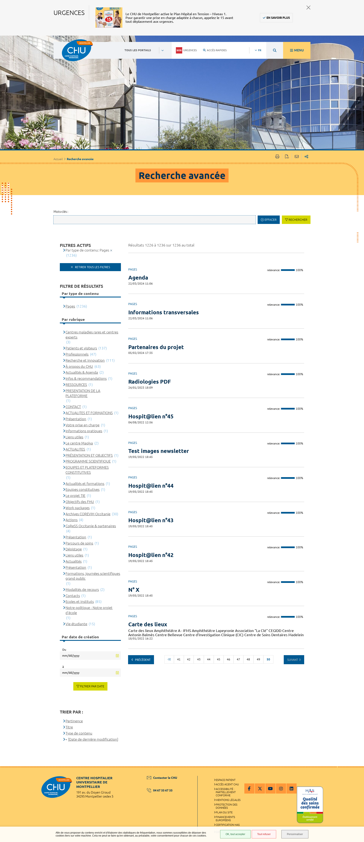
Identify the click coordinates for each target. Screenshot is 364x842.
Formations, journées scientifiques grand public (93, 576)
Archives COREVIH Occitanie (88, 514)
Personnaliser (295, 834)
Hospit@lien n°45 (151, 416)
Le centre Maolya (79, 443)
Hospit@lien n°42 (151, 555)
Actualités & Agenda (82, 372)
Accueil (58, 159)
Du (64, 649)
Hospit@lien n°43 (151, 520)
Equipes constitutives (82, 489)
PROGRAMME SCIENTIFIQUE (88, 461)
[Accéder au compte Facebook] (249, 788)
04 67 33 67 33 (163, 790)
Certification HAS (228, 824)
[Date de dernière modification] (93, 739)
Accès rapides (217, 50)
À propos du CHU (79, 366)
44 (208, 659)
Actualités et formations (85, 484)
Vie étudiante (76, 624)
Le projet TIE (75, 496)
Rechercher (298, 219)
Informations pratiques (84, 431)
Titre (69, 727)
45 (218, 659)
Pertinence (74, 721)
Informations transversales (163, 312)
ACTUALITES (75, 449)
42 (188, 659)
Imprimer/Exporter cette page (277, 157)
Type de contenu (79, 733)
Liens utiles (74, 437)
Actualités (74, 561)
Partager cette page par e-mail (296, 157)
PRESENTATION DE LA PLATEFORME (83, 393)
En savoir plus (278, 17)
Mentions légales (228, 799)
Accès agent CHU (227, 784)
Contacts (73, 596)
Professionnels (77, 354)
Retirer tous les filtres (92, 267)
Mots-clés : (61, 211)
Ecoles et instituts (80, 602)
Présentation (76, 419)
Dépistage (74, 549)
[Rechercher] (274, 50)
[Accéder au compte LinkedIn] (291, 788)
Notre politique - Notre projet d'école (89, 610)
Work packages (78, 508)
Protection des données (226, 806)
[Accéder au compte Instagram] (281, 788)
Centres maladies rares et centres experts (92, 334)
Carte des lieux (147, 624)
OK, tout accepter (235, 834)
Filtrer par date (92, 686)
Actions (72, 520)
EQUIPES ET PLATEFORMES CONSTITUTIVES (87, 469)
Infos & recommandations (86, 378)
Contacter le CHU (165, 777)
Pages (70, 306)
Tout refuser (264, 834)
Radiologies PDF (149, 382)
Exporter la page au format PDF (287, 157)
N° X (133, 590)
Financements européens (225, 818)
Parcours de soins (79, 543)
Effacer (271, 219)
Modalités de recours (82, 590)
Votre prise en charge (82, 425)
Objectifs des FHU (80, 502)
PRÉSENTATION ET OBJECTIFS (89, 455)
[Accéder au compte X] (260, 788)
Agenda (138, 277)
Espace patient (226, 779)
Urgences (190, 50)
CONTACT (73, 407)
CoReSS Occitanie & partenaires (91, 526)
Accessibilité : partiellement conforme (226, 792)
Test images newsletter (158, 451)
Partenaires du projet (156, 347)
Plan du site (224, 812)
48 (248, 659)
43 (199, 659)
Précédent (142, 660)
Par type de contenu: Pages (87, 250)
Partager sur (306, 157)
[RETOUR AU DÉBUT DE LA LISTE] (169, 659)
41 (179, 659)
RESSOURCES (76, 385)
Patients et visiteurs (81, 348)
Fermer (308, 7)
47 (238, 659)
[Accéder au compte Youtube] (270, 788)
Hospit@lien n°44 (151, 486)
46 (228, 659)
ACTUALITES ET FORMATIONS (89, 413)
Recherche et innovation (85, 360)
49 (258, 659)
